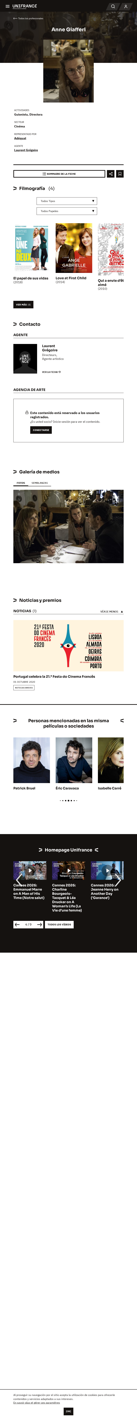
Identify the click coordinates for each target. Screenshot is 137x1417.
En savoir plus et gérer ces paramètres (36, 1402)
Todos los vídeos (59, 924)
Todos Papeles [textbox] (49, 211)
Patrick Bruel (24, 788)
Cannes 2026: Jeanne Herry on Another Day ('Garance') (66, 891)
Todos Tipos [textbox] (48, 201)
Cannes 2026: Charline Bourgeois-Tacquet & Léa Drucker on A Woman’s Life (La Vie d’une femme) (28, 898)
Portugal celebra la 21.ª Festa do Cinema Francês (54, 677)
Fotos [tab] (21, 482)
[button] (116, 500)
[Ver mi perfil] (125, 6)
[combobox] (67, 201)
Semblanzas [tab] (40, 482)
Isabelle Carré (109, 788)
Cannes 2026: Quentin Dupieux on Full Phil (105, 889)
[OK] (68, 1411)
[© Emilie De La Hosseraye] (68, 526)
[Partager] (110, 174)
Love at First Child (71, 278)
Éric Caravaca (67, 788)
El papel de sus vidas (30, 278)
